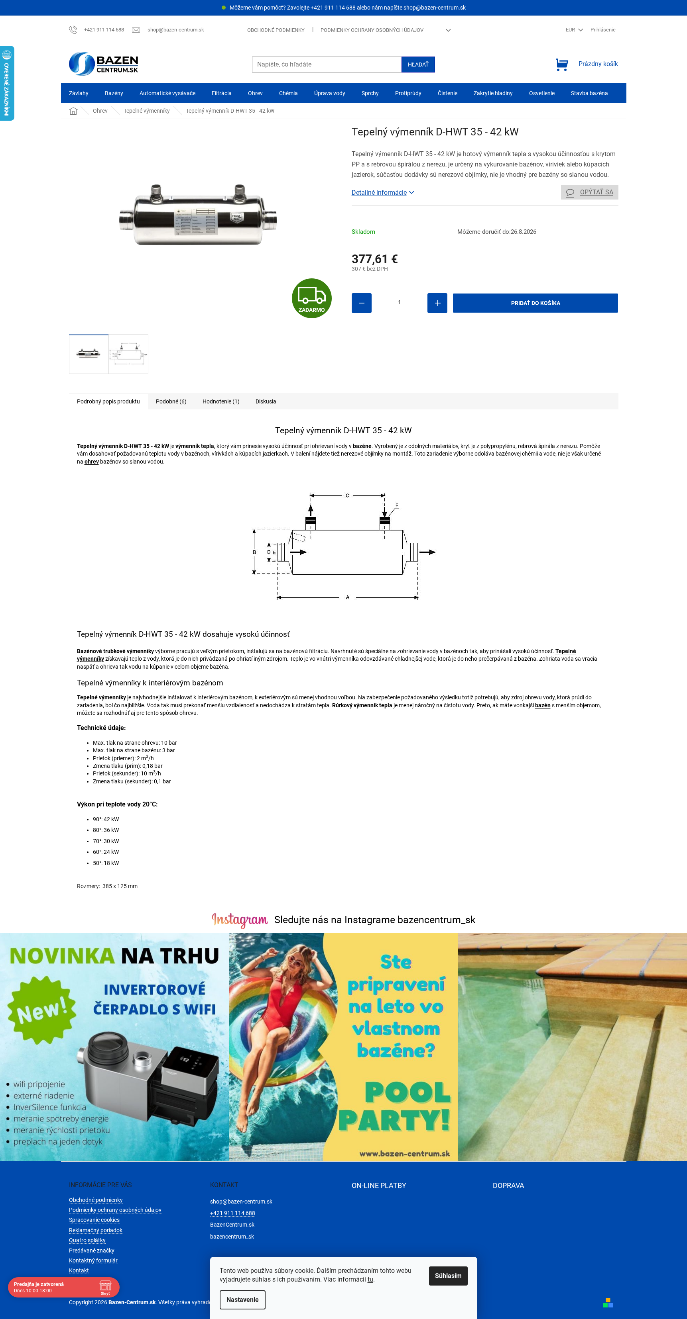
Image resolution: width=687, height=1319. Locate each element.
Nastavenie (242, 1299)
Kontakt (79, 1270)
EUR (571, 30)
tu (370, 1279)
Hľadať (418, 64)
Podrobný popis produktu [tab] (108, 401)
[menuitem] (78, 93)
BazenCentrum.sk (232, 1224)
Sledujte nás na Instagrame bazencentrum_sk (375, 920)
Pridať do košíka (535, 303)
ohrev (92, 461)
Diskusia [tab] (266, 401)
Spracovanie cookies (94, 1220)
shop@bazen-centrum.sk (435, 7)
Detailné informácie (379, 192)
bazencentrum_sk (232, 1236)
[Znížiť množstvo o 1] (362, 303)
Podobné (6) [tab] (171, 401)
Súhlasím (448, 1276)
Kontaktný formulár (93, 1260)
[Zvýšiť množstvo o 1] (437, 303)
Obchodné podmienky (276, 30)
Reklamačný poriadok (95, 1230)
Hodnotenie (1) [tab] (221, 401)
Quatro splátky (87, 1240)
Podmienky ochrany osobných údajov (372, 30)
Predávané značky (91, 1250)
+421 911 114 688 (333, 7)
